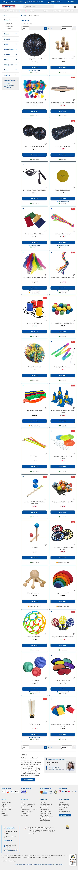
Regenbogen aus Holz (63, 593)
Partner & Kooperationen (28, 804)
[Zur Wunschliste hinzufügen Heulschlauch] (46, 454)
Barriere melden (58, 864)
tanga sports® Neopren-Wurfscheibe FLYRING (62, 548)
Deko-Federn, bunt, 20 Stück (34, 102)
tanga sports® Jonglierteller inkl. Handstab (62, 457)
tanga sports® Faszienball (34, 59)
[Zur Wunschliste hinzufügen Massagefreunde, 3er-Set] (46, 590)
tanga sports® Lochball (34, 637)
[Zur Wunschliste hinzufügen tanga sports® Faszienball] (46, 56)
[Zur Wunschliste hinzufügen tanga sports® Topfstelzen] (46, 321)
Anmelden (64, 6)
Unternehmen (57, 11)
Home (24, 15)
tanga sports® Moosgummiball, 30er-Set (62, 323)
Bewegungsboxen (45, 819)
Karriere (23, 802)
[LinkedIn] (75, 791)
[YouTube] (69, 791)
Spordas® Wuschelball (34, 367)
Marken (31, 11)
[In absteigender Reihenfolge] (74, 28)
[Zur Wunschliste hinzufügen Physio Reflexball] (46, 678)
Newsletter (5, 815)
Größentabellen (6, 808)
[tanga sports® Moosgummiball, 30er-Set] (63, 309)
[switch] (72, 864)
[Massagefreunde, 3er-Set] (34, 579)
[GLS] (29, 791)
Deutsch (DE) (71, 1)
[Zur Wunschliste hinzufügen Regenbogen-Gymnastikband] (74, 364)
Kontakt (4, 811)
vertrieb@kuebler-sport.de (56, 769)
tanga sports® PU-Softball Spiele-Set (62, 502)
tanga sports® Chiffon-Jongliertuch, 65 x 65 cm (34, 278)
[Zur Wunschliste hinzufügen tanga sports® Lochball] (46, 634)
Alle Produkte (9, 11)
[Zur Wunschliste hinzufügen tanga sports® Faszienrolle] (74, 144)
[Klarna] (17, 791)
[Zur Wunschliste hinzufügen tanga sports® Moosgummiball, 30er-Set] (74, 321)
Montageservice (44, 809)
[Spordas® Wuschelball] (34, 353)
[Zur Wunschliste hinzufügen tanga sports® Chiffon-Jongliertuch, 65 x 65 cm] (46, 275)
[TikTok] (66, 791)
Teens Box (8, 28)
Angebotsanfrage (6, 802)
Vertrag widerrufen (65, 815)
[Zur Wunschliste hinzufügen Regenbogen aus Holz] (74, 590)
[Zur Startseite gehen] (8, 6)
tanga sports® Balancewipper (34, 411)
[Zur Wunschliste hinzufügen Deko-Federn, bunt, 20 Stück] (46, 100)
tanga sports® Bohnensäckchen (34, 234)
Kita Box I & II (9, 26)
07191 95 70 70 (8, 840)
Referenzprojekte (45, 821)
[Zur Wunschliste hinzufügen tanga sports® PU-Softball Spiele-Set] (74, 499)
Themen (30, 15)
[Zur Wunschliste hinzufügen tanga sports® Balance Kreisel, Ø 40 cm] (74, 100)
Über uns (23, 808)
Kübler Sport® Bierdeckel (62, 190)
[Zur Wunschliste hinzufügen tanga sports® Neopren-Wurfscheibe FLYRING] (74, 545)
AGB (17, 864)
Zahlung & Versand (64, 811)
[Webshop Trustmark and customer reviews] (46, 792)
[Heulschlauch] (34, 442)
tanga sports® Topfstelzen (34, 323)
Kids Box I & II (9, 23)
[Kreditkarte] (8, 791)
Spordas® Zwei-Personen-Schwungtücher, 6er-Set (63, 725)
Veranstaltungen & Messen (28, 809)
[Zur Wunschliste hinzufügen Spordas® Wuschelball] (46, 364)
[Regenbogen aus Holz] (63, 579)
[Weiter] (51, 28)
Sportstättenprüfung (46, 811)
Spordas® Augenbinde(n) (62, 680)
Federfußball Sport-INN (34, 724)
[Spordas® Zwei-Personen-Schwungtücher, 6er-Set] (63, 710)
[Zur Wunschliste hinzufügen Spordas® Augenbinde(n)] (74, 678)
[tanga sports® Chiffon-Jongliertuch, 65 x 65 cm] (34, 264)
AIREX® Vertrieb (25, 813)
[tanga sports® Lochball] (34, 623)
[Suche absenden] (24, 6)
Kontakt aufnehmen (28, 779)
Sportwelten (24, 815)
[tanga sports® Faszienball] (34, 45)
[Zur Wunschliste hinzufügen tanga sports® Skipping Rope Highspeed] (46, 187)
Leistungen (70, 11)
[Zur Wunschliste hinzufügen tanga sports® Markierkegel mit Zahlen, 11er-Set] (74, 408)
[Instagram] (60, 791)
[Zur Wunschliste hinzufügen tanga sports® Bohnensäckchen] (46, 231)
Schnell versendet (26, 788)
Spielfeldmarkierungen (46, 817)
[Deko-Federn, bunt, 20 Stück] (34, 89)
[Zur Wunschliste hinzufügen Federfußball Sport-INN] (46, 722)
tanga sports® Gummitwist (63, 234)
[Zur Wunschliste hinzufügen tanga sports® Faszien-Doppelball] (46, 144)
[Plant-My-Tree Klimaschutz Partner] (25, 828)
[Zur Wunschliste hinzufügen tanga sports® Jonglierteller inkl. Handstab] (74, 454)
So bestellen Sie (63, 808)
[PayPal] (12, 791)
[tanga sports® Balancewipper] (34, 397)
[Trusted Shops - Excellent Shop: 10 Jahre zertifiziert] (68, 827)
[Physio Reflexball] (34, 666)
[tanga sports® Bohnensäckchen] (34, 220)
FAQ (3, 806)
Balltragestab (34, 547)
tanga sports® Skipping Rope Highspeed (34, 190)
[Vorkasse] (3, 791)
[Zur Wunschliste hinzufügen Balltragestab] (46, 545)
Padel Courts (43, 808)
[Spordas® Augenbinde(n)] (63, 666)
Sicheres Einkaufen (45, 788)
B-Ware (4, 804)
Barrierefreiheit (49, 864)
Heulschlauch (34, 456)
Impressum (29, 864)
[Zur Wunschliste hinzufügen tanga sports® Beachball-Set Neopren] (74, 634)
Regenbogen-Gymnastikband (62, 367)
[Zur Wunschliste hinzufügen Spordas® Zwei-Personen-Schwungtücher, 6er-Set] (74, 722)
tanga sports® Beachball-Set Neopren (63, 637)
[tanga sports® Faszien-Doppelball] (34, 132)
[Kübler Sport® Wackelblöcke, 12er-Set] (63, 45)
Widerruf (61, 809)
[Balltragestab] (34, 533)
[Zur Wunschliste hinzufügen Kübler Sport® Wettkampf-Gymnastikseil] (74, 275)
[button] (10, 20)
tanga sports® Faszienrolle (62, 146)
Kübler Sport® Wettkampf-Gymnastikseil (62, 277)
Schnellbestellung (64, 804)
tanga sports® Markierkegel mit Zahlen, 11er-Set (62, 411)
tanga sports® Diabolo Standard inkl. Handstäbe (34, 503)
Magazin (4, 813)
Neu (20, 11)
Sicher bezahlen (6, 788)
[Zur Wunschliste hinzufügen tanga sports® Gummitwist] (74, 231)
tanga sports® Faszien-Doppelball (34, 146)
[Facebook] (63, 791)
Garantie (61, 802)
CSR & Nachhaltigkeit (27, 811)
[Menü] (75, 855)
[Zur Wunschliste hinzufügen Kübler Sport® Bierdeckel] (74, 187)
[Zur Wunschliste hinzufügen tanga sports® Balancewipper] (46, 408)
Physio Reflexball (34, 680)
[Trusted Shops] (55, 792)
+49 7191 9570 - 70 (53, 767)
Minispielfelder (44, 806)
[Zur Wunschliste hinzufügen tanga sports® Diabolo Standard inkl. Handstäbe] (46, 499)
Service (45, 11)
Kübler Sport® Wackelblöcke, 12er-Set (63, 59)
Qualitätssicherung (26, 806)
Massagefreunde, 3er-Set (34, 593)
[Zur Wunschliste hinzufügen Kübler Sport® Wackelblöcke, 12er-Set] (74, 56)
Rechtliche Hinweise (39, 864)
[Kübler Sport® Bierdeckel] (63, 176)
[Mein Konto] (68, 6)
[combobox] (38, 6)
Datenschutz (22, 864)
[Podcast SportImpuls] (72, 791)
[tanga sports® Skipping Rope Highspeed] (34, 176)
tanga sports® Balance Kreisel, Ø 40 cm (62, 102)
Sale (25, 11)
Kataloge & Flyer (6, 809)
